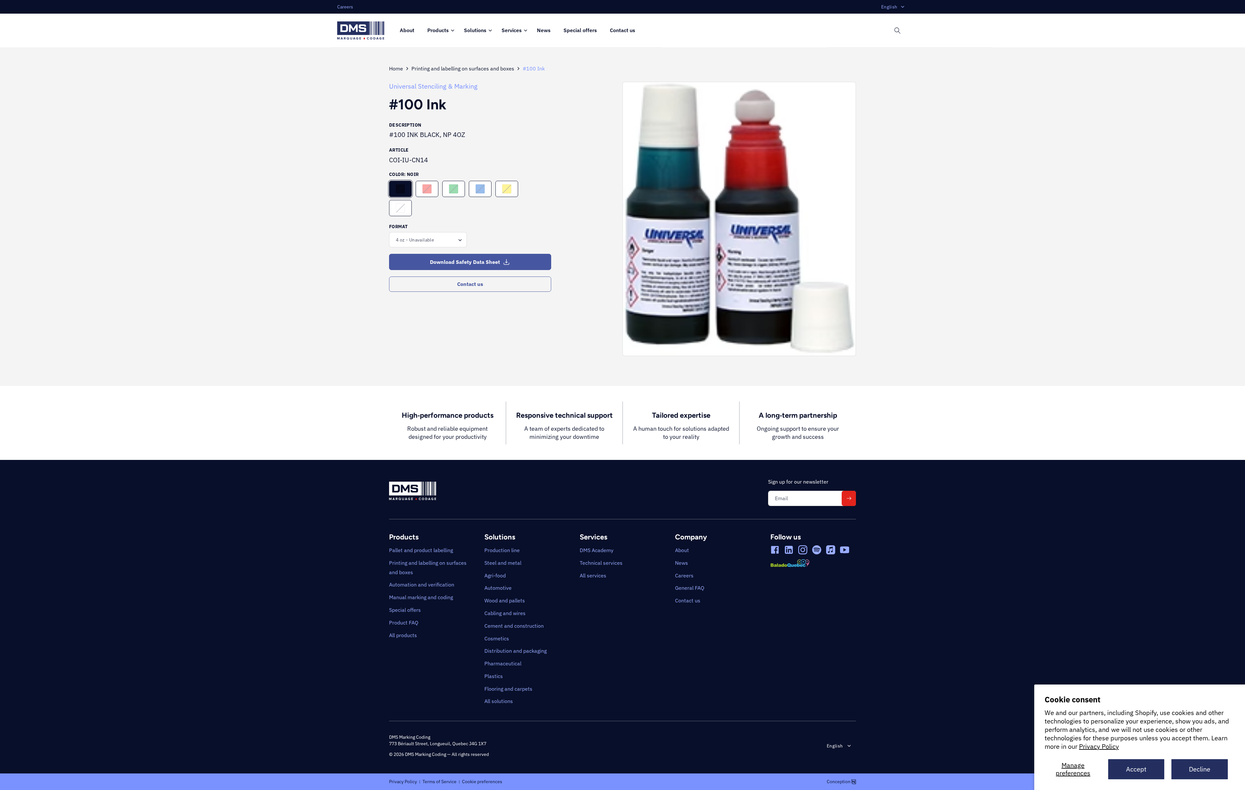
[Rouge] (427, 189)
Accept (1136, 769)
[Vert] (453, 189)
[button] (439, 30)
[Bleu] (480, 189)
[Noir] (400, 189)
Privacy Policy (1099, 746)
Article (399, 150)
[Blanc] (400, 208)
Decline (1199, 769)
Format (398, 226)
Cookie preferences (482, 781)
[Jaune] (506, 189)
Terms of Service (439, 781)
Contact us (470, 284)
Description (405, 125)
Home (396, 68)
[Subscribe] (849, 498)
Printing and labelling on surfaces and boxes (462, 68)
